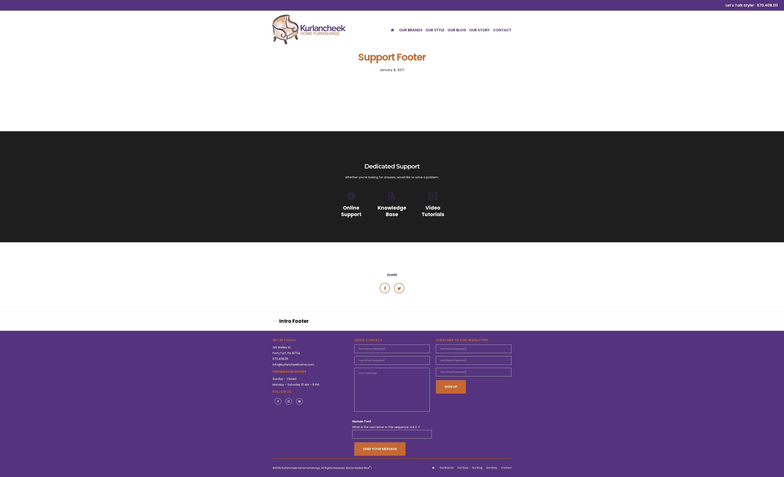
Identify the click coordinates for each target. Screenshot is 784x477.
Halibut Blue (362, 468)
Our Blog (477, 467)
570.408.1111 (767, 5)
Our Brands (447, 467)
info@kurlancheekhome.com (293, 365)
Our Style (462, 467)
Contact (506, 467)
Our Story (491, 467)
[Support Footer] (385, 288)
